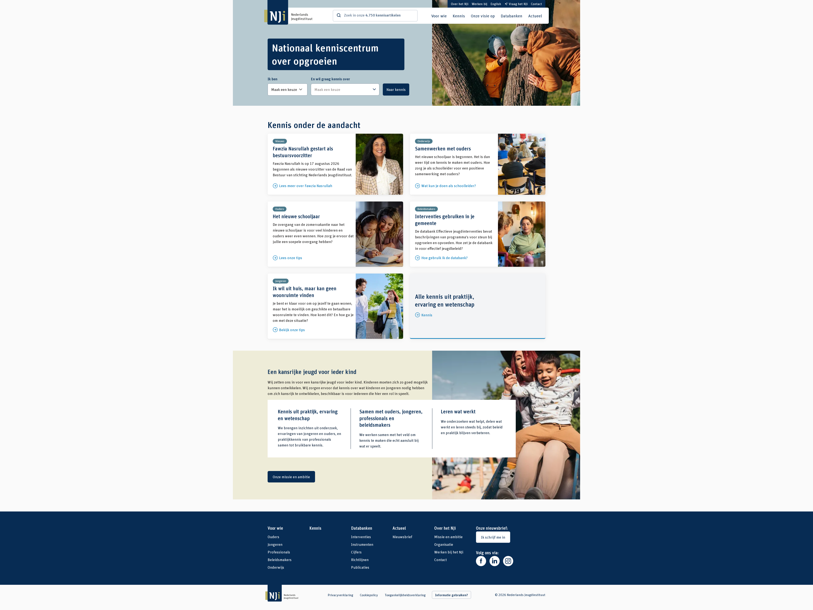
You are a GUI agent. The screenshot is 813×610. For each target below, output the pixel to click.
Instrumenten (362, 544)
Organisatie (443, 544)
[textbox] (343, 89)
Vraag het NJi (518, 3)
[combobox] (345, 89)
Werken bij (479, 3)
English (496, 3)
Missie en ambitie (448, 536)
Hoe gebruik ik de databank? (477, 234)
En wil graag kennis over (330, 78)
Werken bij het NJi (448, 551)
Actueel (535, 15)
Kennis (459, 15)
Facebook (481, 561)
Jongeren (275, 544)
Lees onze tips (335, 234)
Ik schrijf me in (493, 537)
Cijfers (356, 551)
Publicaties (360, 567)
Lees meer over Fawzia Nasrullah (335, 164)
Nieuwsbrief (402, 536)
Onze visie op (483, 15)
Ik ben (272, 78)
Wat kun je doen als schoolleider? (477, 164)
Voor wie (439, 15)
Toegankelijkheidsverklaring (405, 595)
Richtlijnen (360, 559)
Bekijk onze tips (335, 306)
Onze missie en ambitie (291, 476)
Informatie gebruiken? (451, 595)
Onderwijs (276, 567)
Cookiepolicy (369, 595)
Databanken (511, 15)
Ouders (273, 536)
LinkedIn (494, 561)
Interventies (361, 536)
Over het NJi (459, 3)
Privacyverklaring (340, 595)
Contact (536, 3)
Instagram (508, 561)
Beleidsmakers (280, 559)
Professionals (279, 551)
